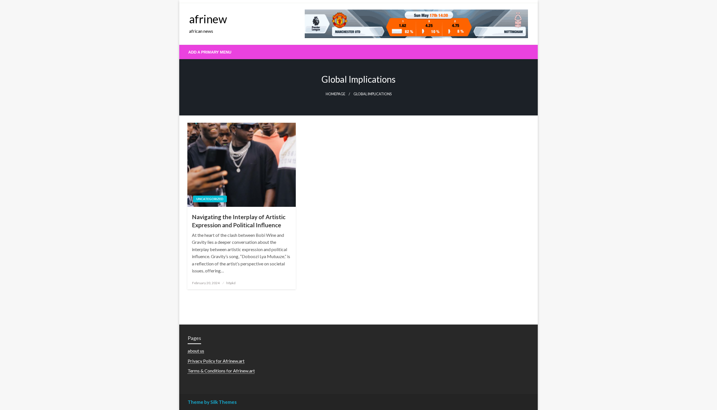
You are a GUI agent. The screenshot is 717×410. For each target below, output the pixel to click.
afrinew (208, 19)
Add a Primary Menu (209, 52)
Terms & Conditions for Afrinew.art (221, 370)
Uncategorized (210, 199)
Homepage (335, 94)
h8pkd (231, 283)
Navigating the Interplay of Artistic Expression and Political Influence (238, 220)
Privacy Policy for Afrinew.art (216, 360)
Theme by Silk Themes (212, 402)
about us (196, 350)
